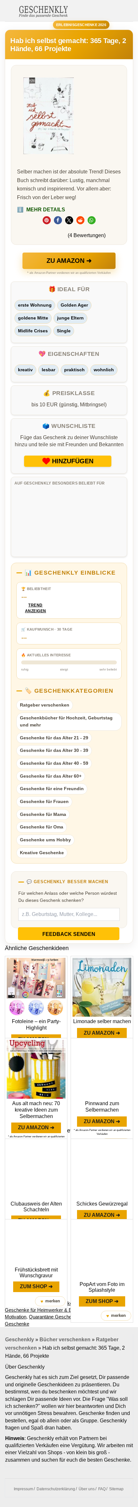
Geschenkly (19, 1339)
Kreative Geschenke (42, 852)
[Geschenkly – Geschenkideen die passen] (43, 11)
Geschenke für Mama (43, 814)
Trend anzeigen (35, 608)
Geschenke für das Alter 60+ (51, 776)
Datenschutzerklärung (56, 1489)
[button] (47, 220)
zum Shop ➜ (36, 1286)
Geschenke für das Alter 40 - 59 (54, 763)
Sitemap (116, 1489)
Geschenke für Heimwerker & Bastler (44, 1310)
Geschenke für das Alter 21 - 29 (54, 737)
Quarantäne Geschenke (54, 1316)
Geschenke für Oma (41, 826)
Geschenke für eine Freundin (52, 788)
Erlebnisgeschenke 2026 (81, 25)
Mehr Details (41, 209)
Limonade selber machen (102, 1021)
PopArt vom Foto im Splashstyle (102, 1287)
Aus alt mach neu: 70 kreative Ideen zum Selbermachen (36, 1110)
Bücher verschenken (65, 1339)
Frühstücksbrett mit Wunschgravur (36, 1272)
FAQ (102, 1489)
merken (50, 1301)
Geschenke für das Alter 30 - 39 (54, 750)
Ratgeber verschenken (44, 704)
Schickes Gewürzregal (102, 1204)
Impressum (23, 1489)
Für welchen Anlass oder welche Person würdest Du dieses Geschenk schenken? (67, 897)
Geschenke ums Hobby (45, 839)
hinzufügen (72, 461)
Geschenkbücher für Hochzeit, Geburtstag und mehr (66, 721)
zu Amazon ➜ (69, 260)
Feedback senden (68, 934)
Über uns (87, 1489)
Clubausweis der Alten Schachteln (36, 1206)
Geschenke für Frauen (44, 801)
